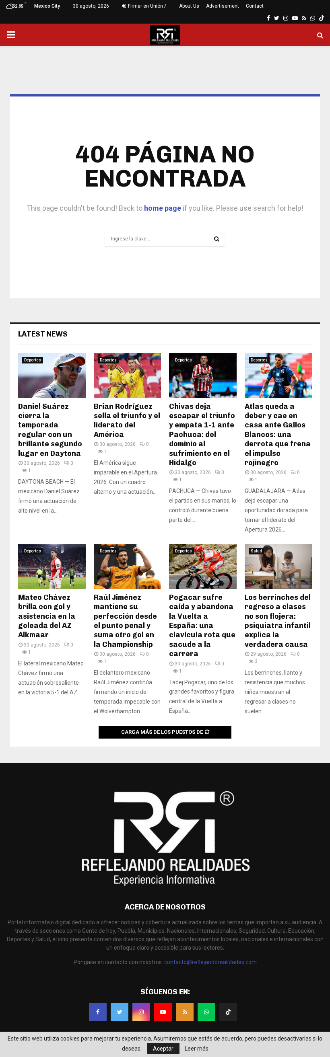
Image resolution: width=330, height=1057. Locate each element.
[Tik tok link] (321, 18)
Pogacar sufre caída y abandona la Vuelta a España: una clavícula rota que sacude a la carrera (202, 625)
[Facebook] (98, 1012)
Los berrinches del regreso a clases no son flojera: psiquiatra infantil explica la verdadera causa (278, 621)
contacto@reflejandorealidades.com (210, 962)
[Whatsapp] (206, 1012)
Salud (256, 551)
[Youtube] (163, 1012)
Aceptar (163, 1048)
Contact (255, 6)
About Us (189, 6)
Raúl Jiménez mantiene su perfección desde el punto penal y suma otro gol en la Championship (125, 621)
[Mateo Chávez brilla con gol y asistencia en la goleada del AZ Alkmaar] (52, 566)
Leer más (196, 1048)
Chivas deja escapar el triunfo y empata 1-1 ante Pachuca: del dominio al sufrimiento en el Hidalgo (202, 434)
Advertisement (222, 6)
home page (162, 208)
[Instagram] (141, 1012)
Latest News (43, 334)
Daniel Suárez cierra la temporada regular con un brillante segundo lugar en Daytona (50, 430)
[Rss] (185, 1012)
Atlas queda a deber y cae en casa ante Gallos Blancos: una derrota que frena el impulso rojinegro (278, 434)
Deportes (32, 360)
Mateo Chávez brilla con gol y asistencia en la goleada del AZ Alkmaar (46, 616)
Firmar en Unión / (146, 6)
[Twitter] (119, 1012)
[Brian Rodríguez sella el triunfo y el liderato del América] (127, 375)
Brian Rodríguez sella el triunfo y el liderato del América (127, 420)
